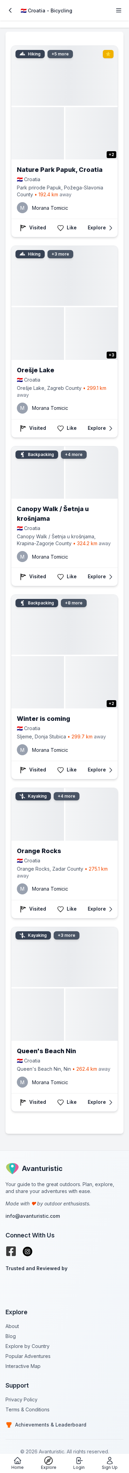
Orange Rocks (39, 850)
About (12, 1326)
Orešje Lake (35, 370)
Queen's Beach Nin (46, 1051)
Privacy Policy (21, 1399)
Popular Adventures (28, 1356)
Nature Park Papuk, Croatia (60, 169)
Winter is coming (43, 718)
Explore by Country (28, 1346)
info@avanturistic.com (33, 1216)
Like (72, 227)
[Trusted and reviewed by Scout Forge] (64, 1285)
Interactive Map (23, 1366)
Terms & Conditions (28, 1409)
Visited (37, 227)
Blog (11, 1336)
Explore (97, 227)
